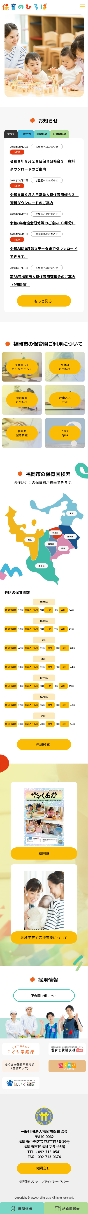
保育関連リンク (28, 1181)
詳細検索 (43, 744)
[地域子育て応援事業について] (44, 900)
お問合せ (43, 1168)
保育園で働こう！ (44, 995)
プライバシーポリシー (55, 1181)
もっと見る (43, 301)
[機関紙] (44, 817)
